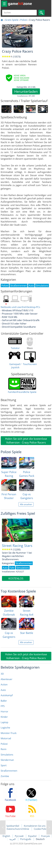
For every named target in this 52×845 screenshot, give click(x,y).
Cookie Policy (41, 828)
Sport (4, 765)
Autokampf (7, 695)
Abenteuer (6, 679)
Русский (19, 836)
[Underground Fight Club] (3, 828)
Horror (4, 711)
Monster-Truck (9, 733)
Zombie (5, 776)
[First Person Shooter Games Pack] (9, 485)
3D (2, 673)
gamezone (20, 3)
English (7, 836)
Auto (3, 690)
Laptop (4, 722)
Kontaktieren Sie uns (34, 825)
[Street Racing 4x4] (26, 601)
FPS (3, 706)
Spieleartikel (12, 825)
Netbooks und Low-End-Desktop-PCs (20, 307)
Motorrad (6, 738)
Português (26, 839)
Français (45, 836)
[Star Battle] (26, 624)
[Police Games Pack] (26, 463)
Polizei (23, 19)
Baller (4, 700)
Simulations (7, 754)
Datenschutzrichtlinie (18, 828)
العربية (12, 839)
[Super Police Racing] (9, 463)
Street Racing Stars (17, 545)
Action (4, 684)
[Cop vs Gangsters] (26, 485)
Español (32, 836)
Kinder (4, 716)
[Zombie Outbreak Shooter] (9, 601)
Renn (3, 749)
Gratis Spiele (11, 19)
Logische (5, 727)
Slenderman (7, 759)
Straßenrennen (9, 770)
